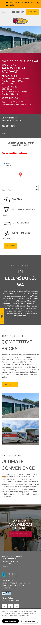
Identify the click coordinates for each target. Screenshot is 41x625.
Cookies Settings (30, 621)
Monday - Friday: (8, 78)
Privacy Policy (7, 598)
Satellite (8, 165)
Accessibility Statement (11, 601)
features (5, 477)
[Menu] (3, 12)
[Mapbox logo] (6, 190)
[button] (38, 3)
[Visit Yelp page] (10, 606)
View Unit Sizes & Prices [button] (20, 534)
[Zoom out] (36, 189)
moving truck (9, 306)
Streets (8, 163)
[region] (20, 616)
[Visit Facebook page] (4, 606)
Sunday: (5, 83)
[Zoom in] (36, 186)
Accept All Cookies (10, 621)
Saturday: (5, 81)
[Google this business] (16, 606)
